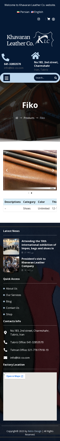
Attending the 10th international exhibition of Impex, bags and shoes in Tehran (39, 246)
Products (29, 118)
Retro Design (34, 431)
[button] (7, 170)
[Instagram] (38, 18)
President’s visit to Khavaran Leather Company (34, 262)
